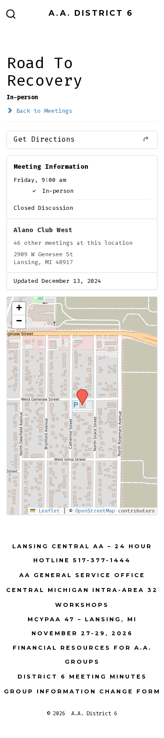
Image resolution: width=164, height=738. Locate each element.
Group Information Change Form (82, 691)
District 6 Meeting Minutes (82, 676)
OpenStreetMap (95, 511)
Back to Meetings (42, 111)
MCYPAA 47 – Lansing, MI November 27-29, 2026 (82, 626)
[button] (79, 391)
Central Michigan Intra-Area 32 (82, 590)
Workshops (82, 605)
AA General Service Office (82, 575)
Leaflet (47, 511)
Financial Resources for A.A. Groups (82, 654)
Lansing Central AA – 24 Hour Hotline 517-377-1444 (82, 553)
